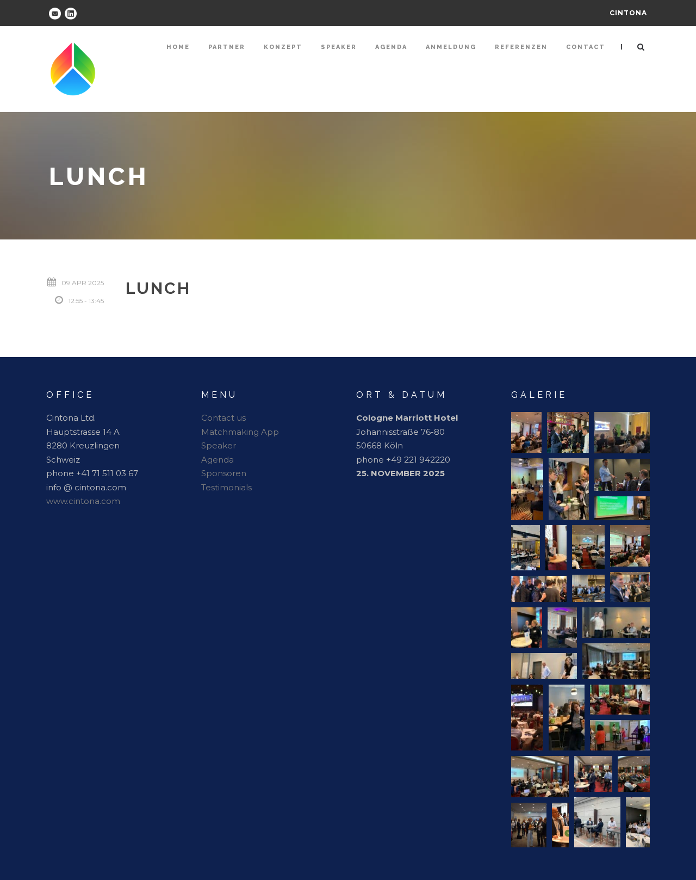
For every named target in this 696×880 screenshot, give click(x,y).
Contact (585, 47)
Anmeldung (451, 47)
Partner (226, 47)
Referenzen (521, 47)
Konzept (283, 47)
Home (178, 47)
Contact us (223, 418)
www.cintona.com (83, 501)
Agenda (391, 47)
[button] (526, 432)
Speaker (339, 47)
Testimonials (226, 487)
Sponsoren (223, 473)
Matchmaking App (240, 432)
